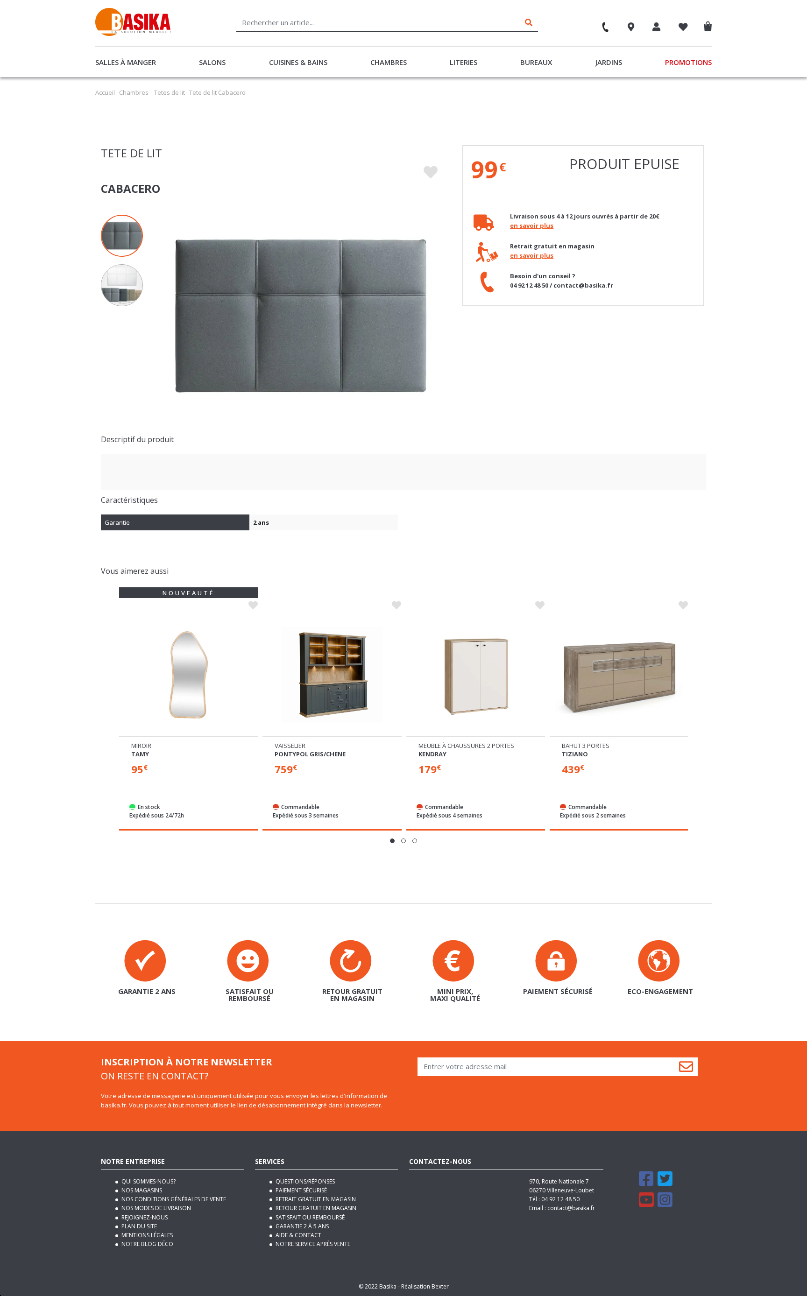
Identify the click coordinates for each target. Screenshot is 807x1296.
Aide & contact (297, 1235)
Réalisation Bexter (425, 1286)
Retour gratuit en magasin (315, 1208)
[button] (392, 840)
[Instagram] (665, 1204)
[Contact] (601, 23)
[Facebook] (646, 1183)
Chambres (388, 62)
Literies (463, 62)
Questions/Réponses (304, 1181)
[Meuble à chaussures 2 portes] (475, 675)
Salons (212, 62)
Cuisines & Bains (298, 62)
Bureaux (536, 62)
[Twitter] (665, 1183)
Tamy (140, 754)
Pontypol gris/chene (310, 754)
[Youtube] (646, 1204)
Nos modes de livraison (155, 1208)
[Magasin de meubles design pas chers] (132, 33)
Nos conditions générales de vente (173, 1199)
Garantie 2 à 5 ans (301, 1226)
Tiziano (575, 754)
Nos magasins (141, 1190)
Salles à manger (125, 62)
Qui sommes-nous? (148, 1181)
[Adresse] (631, 28)
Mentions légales (146, 1235)
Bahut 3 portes (585, 745)
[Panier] (710, 24)
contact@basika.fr (571, 1208)
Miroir (141, 745)
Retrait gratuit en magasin (315, 1199)
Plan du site (138, 1226)
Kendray (432, 754)
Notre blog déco (146, 1244)
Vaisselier (290, 745)
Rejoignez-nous (144, 1217)
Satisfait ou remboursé (309, 1217)
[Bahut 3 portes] (619, 675)
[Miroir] (188, 675)
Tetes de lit (169, 92)
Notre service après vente (312, 1244)
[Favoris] (683, 28)
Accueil (105, 92)
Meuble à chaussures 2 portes (466, 745)
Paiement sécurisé (300, 1190)
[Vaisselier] (332, 675)
